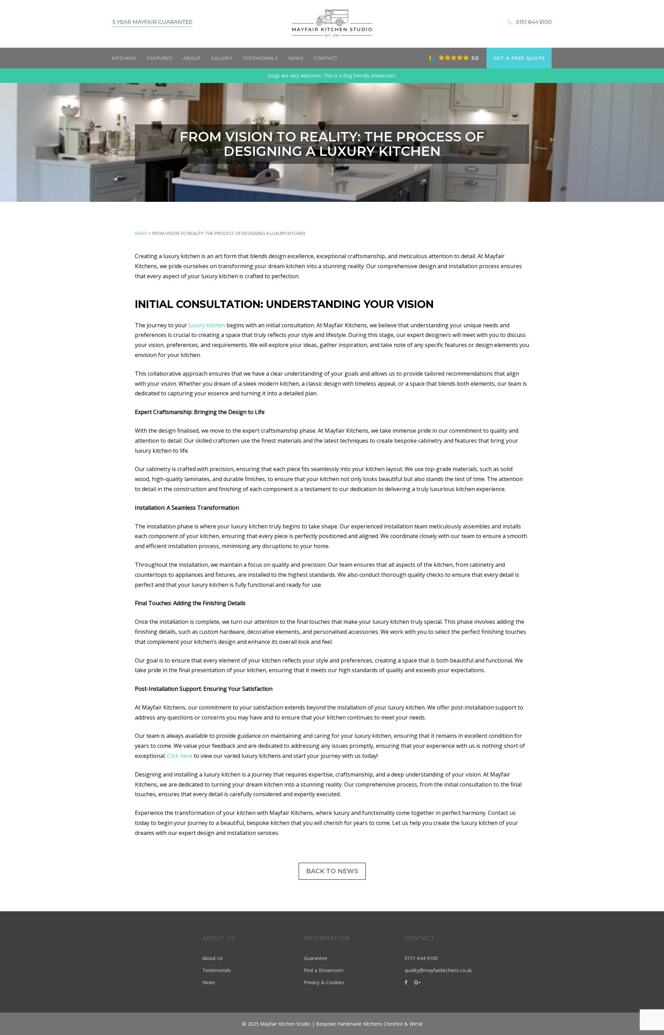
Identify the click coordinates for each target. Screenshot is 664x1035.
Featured (160, 58)
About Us (212, 958)
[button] (454, 58)
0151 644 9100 (534, 22)
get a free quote (519, 58)
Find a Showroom (323, 970)
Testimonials (260, 58)
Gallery (222, 58)
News (295, 58)
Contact (326, 58)
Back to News (332, 871)
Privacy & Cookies (324, 982)
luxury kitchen (206, 325)
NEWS (141, 233)
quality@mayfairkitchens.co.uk (438, 970)
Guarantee (315, 958)
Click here (179, 756)
